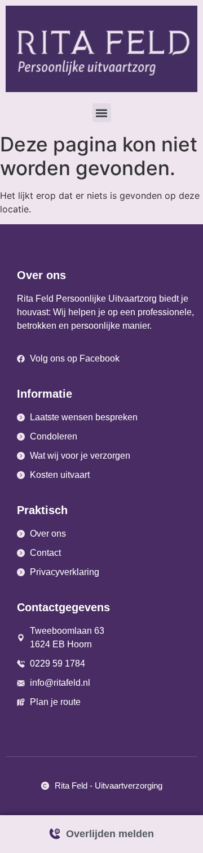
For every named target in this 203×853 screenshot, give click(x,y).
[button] (101, 112)
